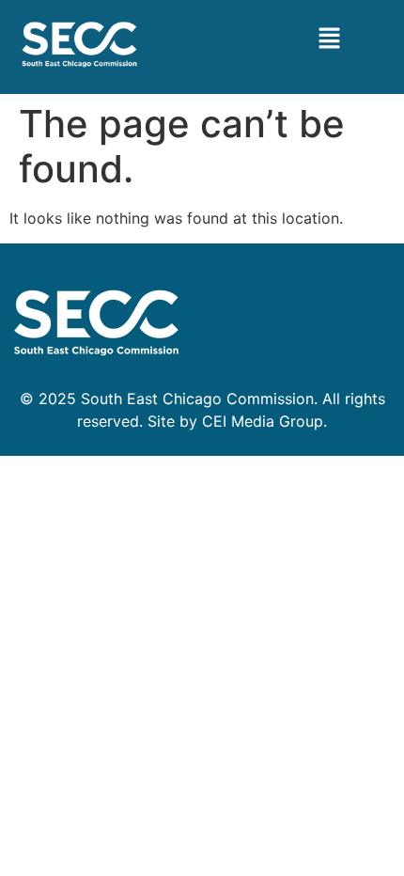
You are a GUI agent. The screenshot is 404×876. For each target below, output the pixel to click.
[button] (329, 39)
